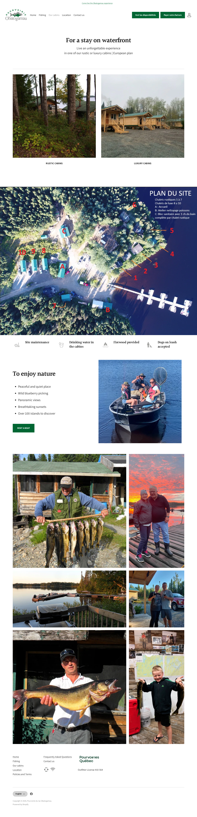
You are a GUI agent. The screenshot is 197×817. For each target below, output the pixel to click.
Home (33, 15)
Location (66, 15)
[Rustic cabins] (54, 116)
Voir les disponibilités (145, 15)
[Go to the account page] (189, 15)
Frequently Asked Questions (58, 756)
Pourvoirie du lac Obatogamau (39, 801)
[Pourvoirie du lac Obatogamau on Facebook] (31, 794)
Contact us (79, 15)
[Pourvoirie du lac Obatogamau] (16, 15)
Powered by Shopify (20, 804)
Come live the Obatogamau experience (97, 3)
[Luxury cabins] (142, 116)
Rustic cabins (54, 163)
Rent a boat (23, 428)
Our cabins (54, 15)
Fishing (42, 15)
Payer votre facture (173, 15)
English (19, 794)
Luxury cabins (142, 163)
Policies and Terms (22, 774)
